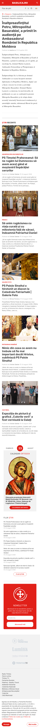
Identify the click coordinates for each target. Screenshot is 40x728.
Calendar (20, 454)
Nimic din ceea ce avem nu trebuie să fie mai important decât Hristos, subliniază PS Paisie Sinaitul (19, 354)
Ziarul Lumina (6, 676)
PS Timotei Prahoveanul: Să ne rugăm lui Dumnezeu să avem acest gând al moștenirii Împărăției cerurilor (20, 164)
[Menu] (3, 3)
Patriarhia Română (8, 680)
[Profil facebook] (25, 8)
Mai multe (33, 724)
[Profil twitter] (28, 8)
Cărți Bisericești (7, 695)
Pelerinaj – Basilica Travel (10, 682)
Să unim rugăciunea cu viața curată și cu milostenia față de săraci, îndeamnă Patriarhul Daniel (19, 228)
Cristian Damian (14, 174)
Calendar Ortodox (20, 507)
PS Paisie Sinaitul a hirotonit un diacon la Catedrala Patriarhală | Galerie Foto (16, 290)
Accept (6, 724)
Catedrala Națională (8, 687)
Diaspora (8, 14)
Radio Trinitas (6, 674)
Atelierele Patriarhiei (8, 684)
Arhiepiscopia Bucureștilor (10, 691)
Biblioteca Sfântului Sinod (10, 689)
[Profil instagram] (31, 8)
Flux (8, 518)
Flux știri (20, 574)
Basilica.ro (20, 3)
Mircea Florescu (15, 299)
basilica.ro (13, 50)
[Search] (37, 3)
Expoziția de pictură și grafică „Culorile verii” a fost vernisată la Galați (17, 416)
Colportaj (5, 693)
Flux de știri (6, 8)
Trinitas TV (5, 678)
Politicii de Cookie (15, 717)
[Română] (36, 8)
